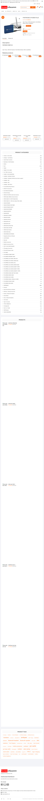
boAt (4, 166)
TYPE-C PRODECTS (7, 303)
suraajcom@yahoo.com (5, 2)
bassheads (36, 737)
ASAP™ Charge (30, 737)
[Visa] (8, 784)
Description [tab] (4, 38)
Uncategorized (6, 305)
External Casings (7, 192)
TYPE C (29, 751)
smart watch (6, 751)
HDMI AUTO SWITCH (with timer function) (11, 194)
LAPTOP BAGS (6, 238)
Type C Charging (36, 751)
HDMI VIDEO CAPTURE (8, 227)
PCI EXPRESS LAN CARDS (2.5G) (10, 262)
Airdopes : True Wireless (8, 157)
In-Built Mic (4, 746)
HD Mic (25, 743)
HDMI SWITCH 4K (7, 221)
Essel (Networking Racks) (8, 190)
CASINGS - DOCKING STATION (9, 176)
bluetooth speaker (25, 740)
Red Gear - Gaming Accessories (9, 291)
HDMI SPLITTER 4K (7, 219)
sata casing (26, 749)
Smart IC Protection (34, 749)
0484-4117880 (4, 792)
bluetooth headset (13, 740)
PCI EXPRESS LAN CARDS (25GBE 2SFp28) (11, 264)
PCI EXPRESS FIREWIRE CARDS (9, 256)
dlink (38, 740)
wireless (36, 754)
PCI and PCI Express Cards (8, 250)
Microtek (5, 240)
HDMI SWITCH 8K (7, 223)
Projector (5, 287)
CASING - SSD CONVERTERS (9, 174)
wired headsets (30, 754)
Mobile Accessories (7, 242)
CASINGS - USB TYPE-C (8, 184)
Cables (5, 168)
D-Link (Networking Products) (9, 186)
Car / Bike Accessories (8, 172)
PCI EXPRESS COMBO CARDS (9, 254)
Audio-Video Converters (8, 159)
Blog (19, 11)
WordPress (41, 798)
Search (33, 7)
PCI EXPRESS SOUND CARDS (9, 281)
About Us (15, 11)
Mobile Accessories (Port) (8, 244)
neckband (26, 746)
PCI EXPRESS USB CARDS (8, 283)
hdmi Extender (36, 743)
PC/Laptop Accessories (30, 33)
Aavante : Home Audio (8, 155)
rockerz (20, 749)
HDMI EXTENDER (7, 203)
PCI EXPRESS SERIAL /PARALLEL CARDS (11, 279)
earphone (5, 743)
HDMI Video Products (8, 229)
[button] (19, 19)
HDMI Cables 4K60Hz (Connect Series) (11, 196)
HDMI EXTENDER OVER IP (8, 207)
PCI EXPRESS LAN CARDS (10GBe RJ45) (11, 260)
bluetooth (5, 740)
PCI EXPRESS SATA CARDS (9, 277)
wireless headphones (7, 756)
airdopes (24, 737)
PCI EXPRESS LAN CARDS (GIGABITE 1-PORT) (12, 270)
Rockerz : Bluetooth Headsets (9, 293)
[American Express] (2, 784)
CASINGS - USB (6, 182)
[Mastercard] (5, 784)
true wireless (18, 751)
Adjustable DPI (17, 737)
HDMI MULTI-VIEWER (7, 215)
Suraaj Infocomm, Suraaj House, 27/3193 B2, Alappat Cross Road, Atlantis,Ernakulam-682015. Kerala (18, 790)
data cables (33, 740)
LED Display (9, 746)
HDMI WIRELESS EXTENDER (9, 233)
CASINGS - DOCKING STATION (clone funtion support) (13, 178)
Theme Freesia (34, 798)
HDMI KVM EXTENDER (8, 209)
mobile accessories (17, 746)
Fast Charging (12, 743)
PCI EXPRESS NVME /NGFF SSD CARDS (11, 273)
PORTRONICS (6, 285)
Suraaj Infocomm (25, 798)
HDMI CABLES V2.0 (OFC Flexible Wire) (11, 198)
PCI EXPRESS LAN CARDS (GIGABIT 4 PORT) (12, 268)
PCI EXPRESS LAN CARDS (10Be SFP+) (11, 258)
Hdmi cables (29, 743)
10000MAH (6, 737)
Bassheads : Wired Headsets (9, 161)
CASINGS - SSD (6, 180)
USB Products (6, 310)
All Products (8, 11)
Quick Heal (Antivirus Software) (9, 289)
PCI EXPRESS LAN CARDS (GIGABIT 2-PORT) (12, 266)
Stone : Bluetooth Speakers (9, 297)
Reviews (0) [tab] (10, 38)
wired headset (24, 754)
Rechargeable (14, 749)
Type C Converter (7, 301)
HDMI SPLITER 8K (7, 217)
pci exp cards (6, 749)
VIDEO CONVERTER (7, 312)
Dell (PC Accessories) (8, 188)
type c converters (6, 754)
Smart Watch (6, 295)
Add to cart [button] (7, 139)
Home (2, 11)
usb (19, 754)
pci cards (33, 746)
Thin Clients (6, 299)
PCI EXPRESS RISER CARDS (9, 275)
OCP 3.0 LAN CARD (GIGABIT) (9, 246)
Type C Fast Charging (13, 754)
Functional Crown (19, 743)
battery (5, 163)
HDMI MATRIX (6, 213)
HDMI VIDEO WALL (7, 231)
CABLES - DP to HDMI (8, 170)
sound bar (12, 751)
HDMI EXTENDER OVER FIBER (9, 205)
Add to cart (28, 25)
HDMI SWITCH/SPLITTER (8, 225)
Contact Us (24, 11)
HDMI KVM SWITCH (7, 211)
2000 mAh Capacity (28, 34)
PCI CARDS (6, 252)
